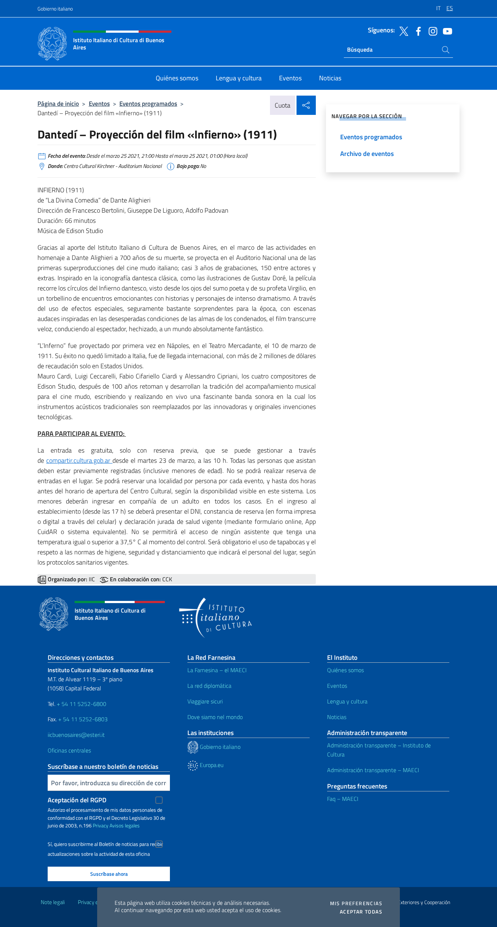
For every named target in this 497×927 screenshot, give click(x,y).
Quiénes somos (345, 670)
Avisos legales (125, 825)
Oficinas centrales (69, 750)
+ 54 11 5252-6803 (83, 719)
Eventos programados (148, 103)
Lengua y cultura (347, 701)
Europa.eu (210, 765)
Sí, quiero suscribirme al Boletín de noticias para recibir (105, 844)
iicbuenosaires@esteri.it (76, 734)
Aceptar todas (361, 911)
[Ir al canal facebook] (416, 30)
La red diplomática (209, 685)
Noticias (336, 717)
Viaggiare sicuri (205, 701)
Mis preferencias (356, 903)
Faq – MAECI (342, 798)
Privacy (100, 825)
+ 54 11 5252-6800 (81, 703)
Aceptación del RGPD (77, 800)
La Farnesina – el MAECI (217, 670)
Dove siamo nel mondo (215, 717)
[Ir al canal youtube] (445, 30)
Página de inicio (58, 103)
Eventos (99, 103)
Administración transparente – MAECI (373, 770)
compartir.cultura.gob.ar (79, 460)
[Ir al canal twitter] (402, 30)
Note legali (53, 902)
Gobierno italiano (55, 8)
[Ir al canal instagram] (431, 30)
